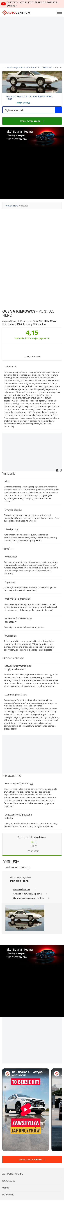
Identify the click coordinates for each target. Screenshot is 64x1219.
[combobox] (32, 109)
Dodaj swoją (30, 120)
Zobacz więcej (30, 1159)
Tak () (33, 841)
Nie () (33, 845)
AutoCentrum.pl (16, 12)
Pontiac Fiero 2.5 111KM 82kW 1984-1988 (29, 98)
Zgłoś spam (33, 850)
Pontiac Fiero (11, 205)
